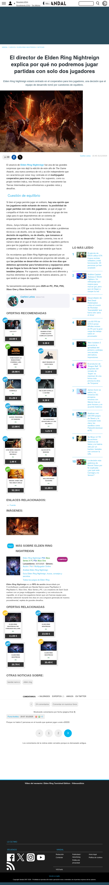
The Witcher (36, 5)
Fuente (13, 505)
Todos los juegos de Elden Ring (36, 579)
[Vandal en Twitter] (20, 857)
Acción (25, 566)
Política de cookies (95, 857)
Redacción (60, 854)
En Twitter (81, 696)
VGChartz (59, 869)
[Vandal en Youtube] (41, 857)
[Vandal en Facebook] (10, 857)
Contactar (59, 857)
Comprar (62, 559)
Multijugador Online (42, 566)
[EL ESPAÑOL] (105, 3)
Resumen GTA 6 (22, 2)
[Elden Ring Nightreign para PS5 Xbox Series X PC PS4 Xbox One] (13, 566)
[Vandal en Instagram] (30, 857)
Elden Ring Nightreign (32, 165)
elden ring (28, 682)
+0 (41, 717)
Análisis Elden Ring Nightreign (35, 570)
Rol (31, 566)
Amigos (69, 696)
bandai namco (14, 682)
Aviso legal (93, 854)
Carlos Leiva (85, 156)
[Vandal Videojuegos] (54, 3)
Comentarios (29, 697)
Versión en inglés (54, 876)
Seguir (10, 546)
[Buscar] (97, 3)
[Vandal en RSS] (10, 866)
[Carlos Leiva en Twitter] (22, 301)
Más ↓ (48, 3)
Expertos (57, 696)
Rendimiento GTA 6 (23, 5)
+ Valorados (44, 696)
